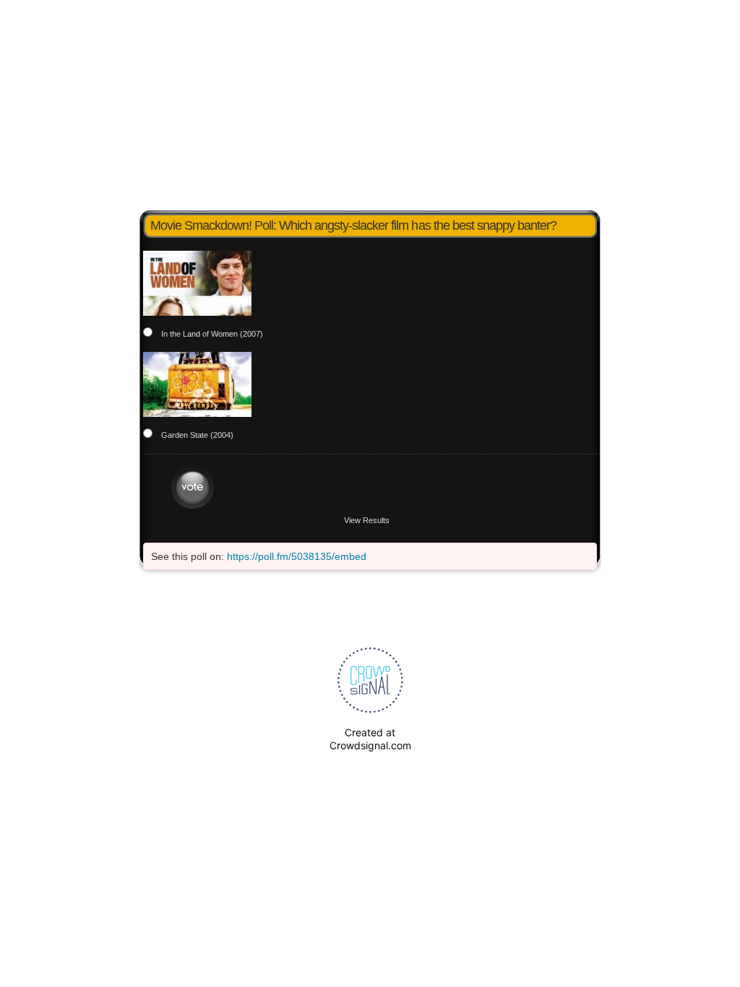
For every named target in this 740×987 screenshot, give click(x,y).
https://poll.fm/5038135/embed (296, 556)
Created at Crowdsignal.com (370, 738)
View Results (367, 520)
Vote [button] (193, 487)
